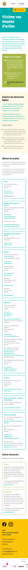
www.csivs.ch (7, 316)
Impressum (24, 561)
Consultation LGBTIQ (9, 256)
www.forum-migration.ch (10, 371)
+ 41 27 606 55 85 (8, 334)
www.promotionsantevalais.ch (11, 438)
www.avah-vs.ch (8, 245)
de (14, 4)
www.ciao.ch (7, 447)
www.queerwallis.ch (9, 295)
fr (12, 4)
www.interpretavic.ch (9, 353)
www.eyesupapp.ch (8, 485)
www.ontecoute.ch (8, 445)
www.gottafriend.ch (9, 512)
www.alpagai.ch (8, 275)
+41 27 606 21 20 (7, 549)
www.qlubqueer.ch (8, 285)
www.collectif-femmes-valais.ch (12, 226)
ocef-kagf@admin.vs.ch (9, 551)
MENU (22, 4)
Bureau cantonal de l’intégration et (12, 319)
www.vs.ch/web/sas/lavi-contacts (12, 407)
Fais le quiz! (20, 10)
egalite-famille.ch (7, 554)
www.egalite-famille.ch (9, 218)
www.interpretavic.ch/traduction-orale (13, 355)
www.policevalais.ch (9, 193)
